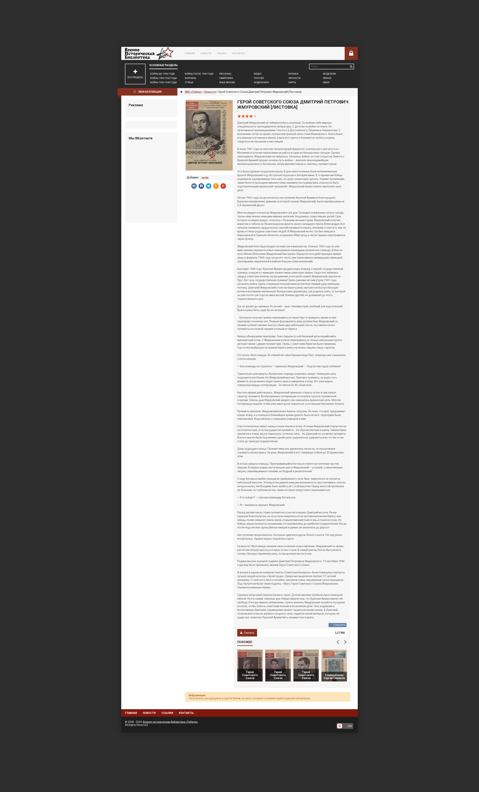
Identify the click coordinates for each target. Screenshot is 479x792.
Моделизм (329, 74)
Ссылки (221, 53)
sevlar (205, 177)
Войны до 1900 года (162, 74)
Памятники (226, 78)
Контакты (238, 53)
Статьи (189, 82)
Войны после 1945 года (199, 74)
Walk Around (227, 82)
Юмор (326, 82)
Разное (327, 78)
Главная (190, 53)
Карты (292, 82)
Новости (206, 53)
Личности (294, 78)
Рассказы (225, 74)
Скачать (248, 632)
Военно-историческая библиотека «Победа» (170, 721)
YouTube (259, 78)
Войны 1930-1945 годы (163, 82)
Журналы (190, 78)
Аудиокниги (261, 82)
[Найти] (351, 66)
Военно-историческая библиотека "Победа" (149, 53)
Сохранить (339, 625)
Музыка (293, 74)
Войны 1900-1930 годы (163, 78)
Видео (258, 74)
